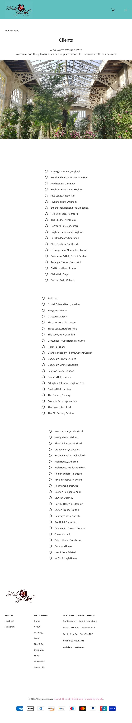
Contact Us (39, 667)
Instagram (10, 626)
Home (8, 30)
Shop (36, 655)
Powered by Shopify (93, 699)
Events (37, 638)
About (37, 626)
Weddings (38, 632)
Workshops (39, 661)
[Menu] (123, 10)
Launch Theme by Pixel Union (68, 699)
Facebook (9, 621)
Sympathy (39, 650)
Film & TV (38, 644)
